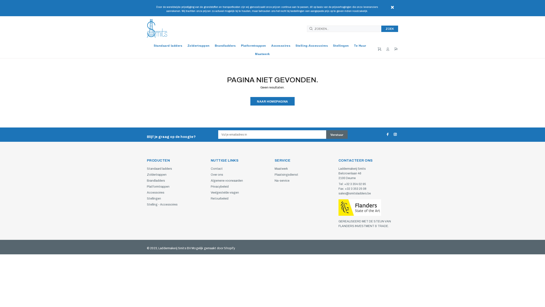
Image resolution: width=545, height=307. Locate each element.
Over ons (217, 174)
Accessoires (155, 192)
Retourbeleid (219, 198)
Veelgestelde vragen (225, 192)
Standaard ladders (159, 168)
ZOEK (390, 28)
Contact (217, 168)
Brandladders (156, 180)
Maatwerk (281, 168)
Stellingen (154, 198)
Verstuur (336, 134)
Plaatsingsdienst (286, 174)
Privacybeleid (220, 186)
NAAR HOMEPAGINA (272, 101)
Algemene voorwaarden (227, 180)
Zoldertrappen (156, 174)
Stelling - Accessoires (162, 204)
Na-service (282, 180)
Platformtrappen (158, 186)
